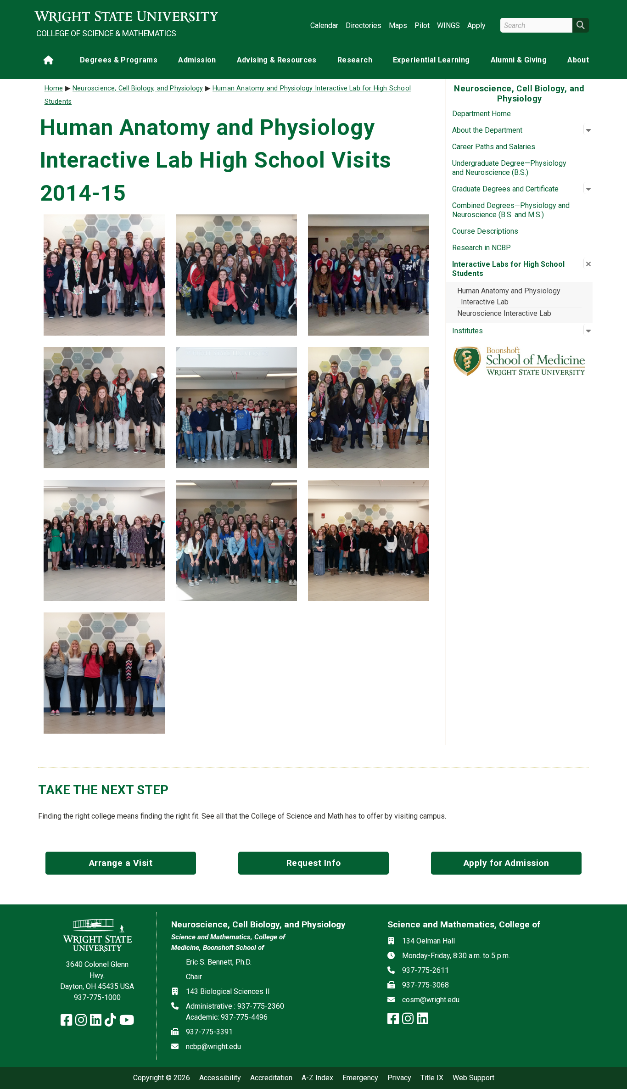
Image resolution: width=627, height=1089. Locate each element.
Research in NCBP (481, 247)
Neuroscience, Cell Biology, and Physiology (138, 88)
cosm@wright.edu (430, 999)
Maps (398, 25)
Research (354, 60)
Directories (363, 25)
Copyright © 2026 (161, 1078)
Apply (476, 25)
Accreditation (271, 1078)
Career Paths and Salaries (493, 146)
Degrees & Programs (118, 60)
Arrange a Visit (121, 863)
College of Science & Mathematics (106, 33)
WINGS (448, 25)
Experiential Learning (431, 60)
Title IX (431, 1078)
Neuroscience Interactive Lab (504, 313)
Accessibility (220, 1078)
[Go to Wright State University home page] (126, 17)
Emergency (360, 1078)
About (578, 60)
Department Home (481, 113)
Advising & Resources (277, 60)
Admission (197, 60)
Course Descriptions (485, 231)
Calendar (324, 25)
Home (54, 88)
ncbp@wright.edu (213, 1046)
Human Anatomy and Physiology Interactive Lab (508, 296)
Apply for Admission (506, 863)
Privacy (399, 1078)
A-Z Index (317, 1078)
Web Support (473, 1078)
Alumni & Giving (519, 60)
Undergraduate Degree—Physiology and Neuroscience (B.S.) (509, 168)
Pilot (422, 25)
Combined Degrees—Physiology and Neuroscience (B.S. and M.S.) (511, 210)
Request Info (313, 863)
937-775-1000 (97, 997)
